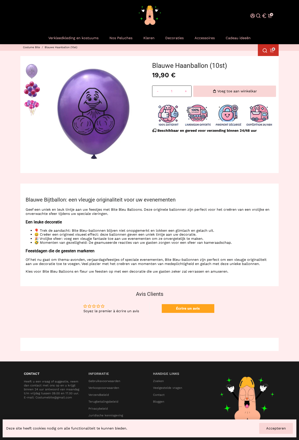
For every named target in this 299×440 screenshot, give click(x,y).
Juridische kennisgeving (105, 415)
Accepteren (276, 428)
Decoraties (174, 38)
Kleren (149, 38)
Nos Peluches (120, 38)
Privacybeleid (98, 408)
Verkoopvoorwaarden (103, 387)
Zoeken (158, 381)
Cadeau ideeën (238, 38)
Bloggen (158, 401)
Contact (159, 394)
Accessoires (205, 38)
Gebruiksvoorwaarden (104, 381)
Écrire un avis (188, 308)
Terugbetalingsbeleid (103, 401)
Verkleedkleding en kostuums (73, 38)
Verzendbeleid (98, 394)
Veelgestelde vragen (167, 387)
